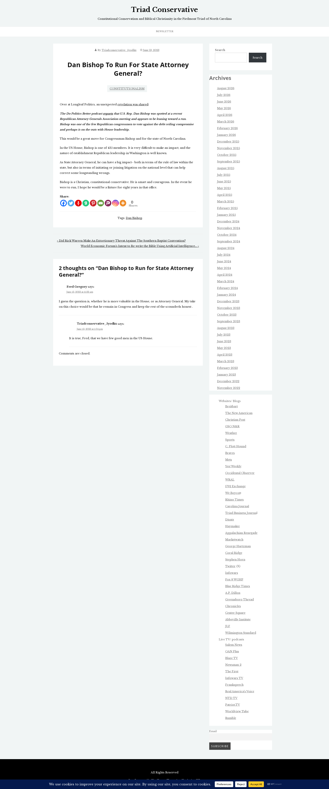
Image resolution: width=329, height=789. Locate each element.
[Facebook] (63, 203)
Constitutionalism (127, 88)
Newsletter (164, 31)
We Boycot (232, 493)
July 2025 (223, 175)
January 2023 (226, 374)
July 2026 (223, 95)
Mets (228, 459)
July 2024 (223, 254)
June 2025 (224, 181)
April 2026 (224, 115)
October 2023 (226, 314)
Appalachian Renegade (241, 533)
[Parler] (108, 203)
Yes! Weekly (233, 466)
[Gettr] (78, 203)
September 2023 (228, 321)
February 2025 (227, 208)
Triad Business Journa (240, 513)
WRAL (229, 479)
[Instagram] (115, 203)
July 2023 (223, 334)
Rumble (230, 718)
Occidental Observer (240, 473)
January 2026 (226, 135)
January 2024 (226, 294)
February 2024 (227, 288)
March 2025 (225, 201)
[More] (123, 203)
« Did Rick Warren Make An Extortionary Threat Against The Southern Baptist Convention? (121, 240)
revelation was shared (132, 104)
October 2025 (226, 155)
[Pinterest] (93, 203)
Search (220, 50)
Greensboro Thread (239, 599)
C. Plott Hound (235, 446)
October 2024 (226, 234)
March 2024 (225, 281)
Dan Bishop (134, 218)
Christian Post (235, 419)
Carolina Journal (237, 506)
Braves (230, 453)
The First (231, 671)
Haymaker (232, 526)
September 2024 (228, 241)
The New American (238, 413)
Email (213, 731)
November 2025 (228, 148)
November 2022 (228, 388)
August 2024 (225, 248)
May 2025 (224, 188)
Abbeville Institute (238, 619)
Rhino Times (234, 499)
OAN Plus (232, 651)
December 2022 (228, 381)
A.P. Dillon (232, 593)
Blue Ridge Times (237, 586)
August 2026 (225, 88)
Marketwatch (234, 539)
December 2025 (228, 141)
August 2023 (225, 328)
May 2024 (224, 268)
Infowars (231, 573)
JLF (227, 626)
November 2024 (228, 228)
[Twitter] (71, 203)
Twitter (230, 566)
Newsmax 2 (233, 664)
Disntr (229, 519)
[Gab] (85, 203)
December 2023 (228, 301)
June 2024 (224, 261)
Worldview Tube (237, 711)
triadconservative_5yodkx (119, 50)
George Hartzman (238, 546)
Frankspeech (234, 684)
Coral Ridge (233, 553)
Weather (231, 433)
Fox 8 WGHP (234, 579)
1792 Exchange (235, 486)
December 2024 (228, 221)
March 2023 (225, 361)
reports (108, 113)
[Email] (100, 203)
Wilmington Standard (240, 633)
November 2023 (228, 308)
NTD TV (231, 698)
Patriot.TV (232, 704)
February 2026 (227, 128)
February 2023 (227, 368)
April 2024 (224, 274)
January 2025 (226, 215)
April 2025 (224, 195)
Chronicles (233, 606)
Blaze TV (231, 658)
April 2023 (224, 354)
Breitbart (231, 406)
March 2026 (225, 121)
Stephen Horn (235, 559)
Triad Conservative (164, 10)
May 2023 (224, 348)
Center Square (235, 613)
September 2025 (228, 161)
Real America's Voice (239, 691)
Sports (230, 439)
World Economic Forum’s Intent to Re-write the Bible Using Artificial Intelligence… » (140, 246)
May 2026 (224, 108)
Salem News (233, 644)
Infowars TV (234, 678)
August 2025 (225, 168)
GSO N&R (232, 426)
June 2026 (224, 101)
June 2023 (224, 341)
